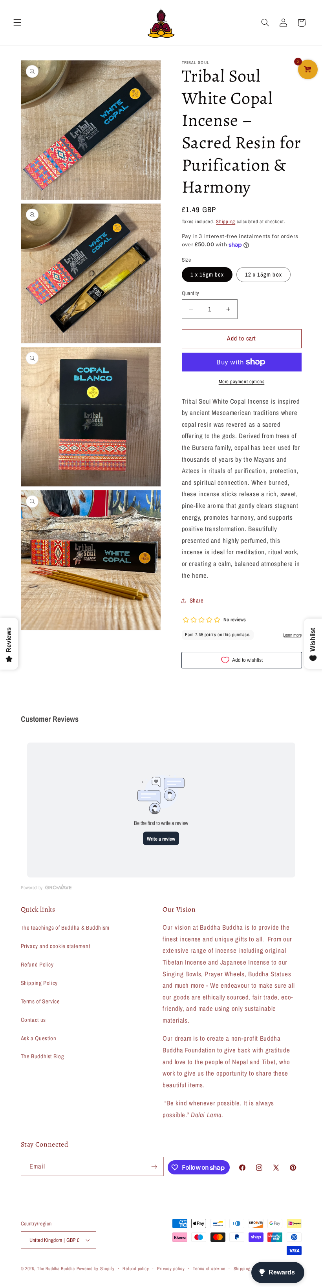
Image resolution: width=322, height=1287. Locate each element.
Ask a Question (39, 1038)
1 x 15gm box (207, 275)
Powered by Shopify (96, 1268)
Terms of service (209, 1268)
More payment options (242, 381)
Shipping (225, 221)
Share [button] (197, 600)
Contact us (33, 1020)
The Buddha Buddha (56, 1268)
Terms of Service (40, 1001)
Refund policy (136, 1268)
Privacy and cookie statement (55, 946)
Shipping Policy (39, 983)
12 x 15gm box (263, 275)
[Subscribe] (154, 1166)
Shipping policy (248, 1268)
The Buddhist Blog (42, 1056)
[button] (17, 23)
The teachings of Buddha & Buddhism (65, 928)
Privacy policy (171, 1268)
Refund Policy (37, 964)
